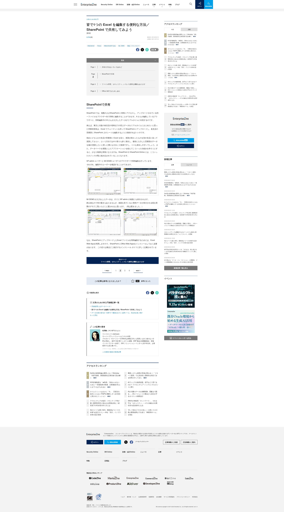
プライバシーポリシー (183, 497)
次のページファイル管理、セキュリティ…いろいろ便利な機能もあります (122, 260)
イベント (162, 4)
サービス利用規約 (169, 497)
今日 (172, 29)
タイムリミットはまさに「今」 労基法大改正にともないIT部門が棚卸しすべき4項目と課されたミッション (105, 393)
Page (93, 67)
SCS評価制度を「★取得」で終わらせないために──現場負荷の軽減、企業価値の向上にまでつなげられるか (105, 384)
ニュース (146, 4)
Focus (99, 46)
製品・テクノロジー (133, 46)
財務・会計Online (133, 4)
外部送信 (194, 497)
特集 (170, 4)
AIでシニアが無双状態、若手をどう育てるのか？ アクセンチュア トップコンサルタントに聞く (143, 384)
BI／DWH (121, 46)
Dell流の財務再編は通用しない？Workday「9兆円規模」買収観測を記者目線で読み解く (105, 375)
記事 (154, 4)
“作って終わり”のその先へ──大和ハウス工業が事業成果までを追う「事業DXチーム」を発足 (143, 412)
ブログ (177, 4)
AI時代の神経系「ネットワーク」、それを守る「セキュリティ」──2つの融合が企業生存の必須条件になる (142, 403)
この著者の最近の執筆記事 (111, 352)
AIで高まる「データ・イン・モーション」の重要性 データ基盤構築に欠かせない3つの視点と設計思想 (180, 261)
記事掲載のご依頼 (171, 442)
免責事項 (151, 497)
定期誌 (107, 461)
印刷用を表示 (94, 292)
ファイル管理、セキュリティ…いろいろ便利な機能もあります (123, 84)
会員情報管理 (142, 497)
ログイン (182, 146)
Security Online (107, 4)
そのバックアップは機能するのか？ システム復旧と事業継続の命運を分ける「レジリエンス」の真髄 (180, 233)
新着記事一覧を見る (181, 268)
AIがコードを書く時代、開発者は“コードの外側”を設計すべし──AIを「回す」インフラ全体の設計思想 (105, 412)
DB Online (120, 4)
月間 (189, 29)
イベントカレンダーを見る (182, 338)
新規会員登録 (181, 140)
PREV (107, 271)
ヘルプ (123, 497)
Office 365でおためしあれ (111, 91)
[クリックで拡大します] (104, 180)
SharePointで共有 (108, 74)
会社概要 (159, 497)
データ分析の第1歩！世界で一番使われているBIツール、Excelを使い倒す (117, 313)
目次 (122, 60)
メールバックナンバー (182, 135)
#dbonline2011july (109, 46)
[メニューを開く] (75, 4)
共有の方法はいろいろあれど (112, 67)
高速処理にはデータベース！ (102, 306)
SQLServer (91, 46)
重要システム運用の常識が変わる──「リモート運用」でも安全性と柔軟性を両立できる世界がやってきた (143, 375)
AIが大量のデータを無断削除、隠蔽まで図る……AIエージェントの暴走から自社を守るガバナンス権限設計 (142, 393)
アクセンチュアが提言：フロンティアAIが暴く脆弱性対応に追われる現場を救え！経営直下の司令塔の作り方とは (105, 403)
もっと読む (94, 315)
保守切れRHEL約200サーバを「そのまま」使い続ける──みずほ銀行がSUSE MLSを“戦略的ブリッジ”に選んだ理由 (180, 251)
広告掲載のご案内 (189, 442)
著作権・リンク (131, 497)
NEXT (138, 271)
